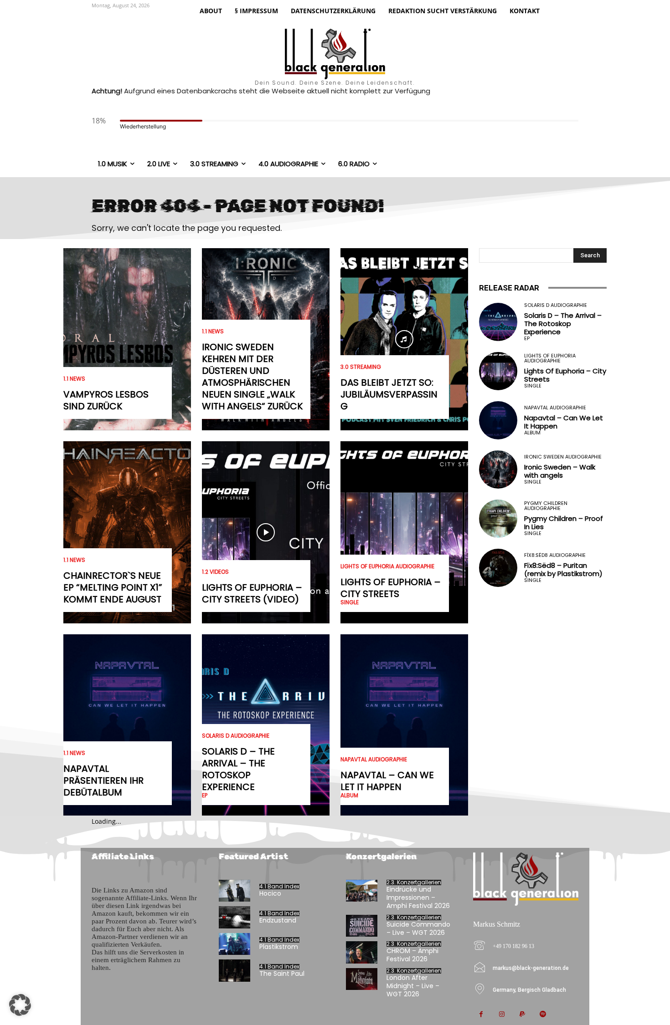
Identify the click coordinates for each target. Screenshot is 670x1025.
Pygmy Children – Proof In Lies (563, 522)
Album (349, 795)
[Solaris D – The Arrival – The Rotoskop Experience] (498, 322)
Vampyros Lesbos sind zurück (106, 400)
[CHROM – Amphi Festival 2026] (361, 952)
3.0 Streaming (360, 367)
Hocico (270, 893)
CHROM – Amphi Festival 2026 (412, 955)
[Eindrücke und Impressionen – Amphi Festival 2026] (361, 891)
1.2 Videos (215, 572)
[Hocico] (234, 891)
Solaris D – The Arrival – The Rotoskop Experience (238, 769)
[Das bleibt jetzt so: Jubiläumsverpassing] (404, 339)
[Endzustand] (234, 917)
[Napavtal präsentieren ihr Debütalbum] (127, 725)
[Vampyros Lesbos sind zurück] (127, 339)
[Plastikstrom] (234, 944)
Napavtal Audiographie (373, 759)
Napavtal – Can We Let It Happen (387, 781)
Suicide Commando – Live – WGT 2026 (418, 928)
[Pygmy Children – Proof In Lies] (498, 519)
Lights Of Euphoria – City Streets (390, 588)
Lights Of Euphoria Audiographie (387, 566)
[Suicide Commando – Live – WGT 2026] (361, 926)
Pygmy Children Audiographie (545, 506)
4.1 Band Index (279, 886)
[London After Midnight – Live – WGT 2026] (361, 979)
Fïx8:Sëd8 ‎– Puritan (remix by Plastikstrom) (563, 569)
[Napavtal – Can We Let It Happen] (404, 725)
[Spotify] (543, 1015)
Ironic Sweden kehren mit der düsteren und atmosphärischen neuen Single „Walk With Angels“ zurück (252, 377)
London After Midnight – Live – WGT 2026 (413, 986)
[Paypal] (522, 1015)
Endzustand (277, 920)
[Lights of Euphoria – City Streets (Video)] (266, 532)
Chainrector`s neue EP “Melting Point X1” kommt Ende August (112, 587)
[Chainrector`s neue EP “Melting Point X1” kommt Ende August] (127, 532)
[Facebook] (481, 1015)
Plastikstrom (278, 946)
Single (349, 602)
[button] (20, 1005)
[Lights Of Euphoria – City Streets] (404, 532)
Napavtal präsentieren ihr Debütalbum (103, 780)
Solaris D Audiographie (235, 736)
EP (204, 795)
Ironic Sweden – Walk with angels (559, 471)
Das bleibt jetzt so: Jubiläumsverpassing (389, 394)
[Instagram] (502, 1015)
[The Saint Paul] (234, 970)
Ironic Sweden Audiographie (563, 456)
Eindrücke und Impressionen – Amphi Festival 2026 (418, 897)
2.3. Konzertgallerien (414, 882)
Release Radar (509, 287)
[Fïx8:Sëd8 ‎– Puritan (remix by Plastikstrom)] (498, 568)
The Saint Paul (281, 973)
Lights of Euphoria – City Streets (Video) (252, 593)
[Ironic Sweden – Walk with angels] (498, 469)
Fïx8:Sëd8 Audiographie (555, 555)
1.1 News (74, 379)
